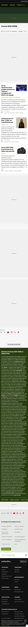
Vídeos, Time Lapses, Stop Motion (10, 97)
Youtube (8, 332)
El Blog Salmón (18, 599)
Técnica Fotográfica (7, 539)
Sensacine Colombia (19, 616)
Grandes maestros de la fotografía (20, 540)
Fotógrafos (4, 529)
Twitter (1, 332)
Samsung (14, 31)
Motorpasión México (19, 618)
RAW (15, 544)
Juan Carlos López (9, 113)
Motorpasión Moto (18, 591)
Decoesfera (4, 601)
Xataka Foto (4, 124)
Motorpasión (17, 589)
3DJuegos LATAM (18, 611)
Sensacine (17, 579)
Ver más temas (6, 549)
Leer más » (7, 111)
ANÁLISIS (12, 5)
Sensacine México (18, 614)
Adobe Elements (6, 544)
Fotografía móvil (18, 529)
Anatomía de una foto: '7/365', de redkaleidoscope (7, 120)
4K (25, 31)
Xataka (3, 569)
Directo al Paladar (6, 589)
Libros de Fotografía (7, 536)
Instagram (11, 332)
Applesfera (4, 574)
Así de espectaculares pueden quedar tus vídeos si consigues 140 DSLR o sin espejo (8, 90)
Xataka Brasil (5, 614)
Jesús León (8, 142)
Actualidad (17, 532)
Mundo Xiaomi (5, 578)
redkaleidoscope (18, 361)
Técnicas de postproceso (5, 532)
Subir (22, 561)
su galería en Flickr (9, 492)
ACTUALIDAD (4, 5)
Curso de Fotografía (19, 536)
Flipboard (18, 332)
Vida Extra (16, 571)
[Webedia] (24, 1)
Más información (5, 625)
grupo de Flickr (17, 495)
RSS (15, 332)
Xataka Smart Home (6, 576)
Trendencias (5, 599)
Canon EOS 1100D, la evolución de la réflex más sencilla (7, 149)
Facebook (5, 332)
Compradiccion (5, 604)
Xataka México (5, 611)
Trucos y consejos (19, 526)
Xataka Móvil (5, 571)
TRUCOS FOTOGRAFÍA (22, 5)
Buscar (26, 555)
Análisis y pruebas (14, 499)
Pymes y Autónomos (19, 601)
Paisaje (20, 31)
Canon (3, 153)
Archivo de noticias (14, 344)
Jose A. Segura (9, 171)
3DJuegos (16, 569)
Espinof (16, 581)
